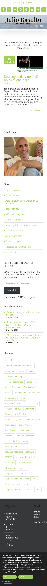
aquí (27, 47)
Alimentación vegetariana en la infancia (21, 202)
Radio (24, 473)
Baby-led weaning (13, 376)
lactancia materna (25, 435)
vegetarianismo (12, 489)
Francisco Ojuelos (13, 419)
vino (38, 489)
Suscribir (12, 290)
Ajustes (7, 582)
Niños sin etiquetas (15, 214)
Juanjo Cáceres (25, 425)
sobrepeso (28, 484)
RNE (35, 478)
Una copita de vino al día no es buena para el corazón (21, 80)
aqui (37, 277)
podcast (23, 468)
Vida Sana (27, 489)
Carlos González (31, 387)
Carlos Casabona (12, 387)
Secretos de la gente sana (18, 246)
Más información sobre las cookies (9, 540)
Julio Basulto (26, 430)
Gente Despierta (32, 419)
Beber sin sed (12, 208)
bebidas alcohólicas (14, 382)
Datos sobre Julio (37, 514)
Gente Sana (10, 425)
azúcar (31, 371)
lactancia (9, 435)
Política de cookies (9, 527)
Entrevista (29, 409)
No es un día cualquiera (27, 457)
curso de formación (14, 403)
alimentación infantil (14, 371)
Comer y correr (13, 241)
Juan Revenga (11, 430)
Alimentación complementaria (19, 365)
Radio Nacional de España (17, 478)
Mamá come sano (14, 230)
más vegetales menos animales (19, 452)
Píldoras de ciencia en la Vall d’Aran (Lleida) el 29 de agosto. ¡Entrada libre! (21, 325)
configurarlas (33, 569)
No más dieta (12, 252)
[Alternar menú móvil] (41, 26)
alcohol (8, 360)
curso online (32, 403)
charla (8, 392)
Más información (36, 110)
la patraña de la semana (16, 441)
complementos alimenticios (27, 392)
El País (18, 409)
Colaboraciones (38, 522)
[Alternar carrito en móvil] (36, 26)
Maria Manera (11, 446)
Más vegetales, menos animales (21, 225)
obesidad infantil (24, 462)
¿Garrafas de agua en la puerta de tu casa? (23, 313)
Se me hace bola (13, 235)
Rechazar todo (26, 577)
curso (22, 398)
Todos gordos (12, 190)
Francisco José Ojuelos (15, 414)
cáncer (8, 409)
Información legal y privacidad (9, 516)
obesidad (9, 462)
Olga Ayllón (10, 468)
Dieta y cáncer (13, 219)
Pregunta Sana (12, 473)
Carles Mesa (32, 382)
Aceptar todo (9, 577)
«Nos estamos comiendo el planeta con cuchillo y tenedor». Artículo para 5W (23, 338)
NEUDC (8, 457)
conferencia (10, 398)
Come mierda (12, 195)
